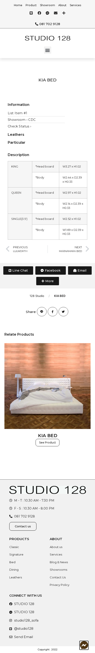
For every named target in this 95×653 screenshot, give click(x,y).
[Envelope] (55, 13)
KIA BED (47, 435)
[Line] (31, 13)
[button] (47, 50)
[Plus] (63, 13)
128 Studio (37, 296)
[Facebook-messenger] (47, 13)
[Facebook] (39, 13)
